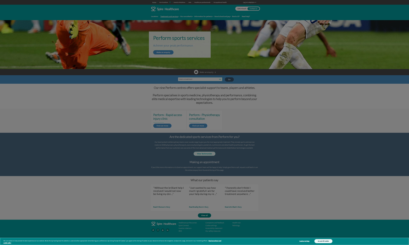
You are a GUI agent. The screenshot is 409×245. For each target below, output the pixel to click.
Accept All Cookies (323, 241)
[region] (204, 241)
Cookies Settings (304, 241)
